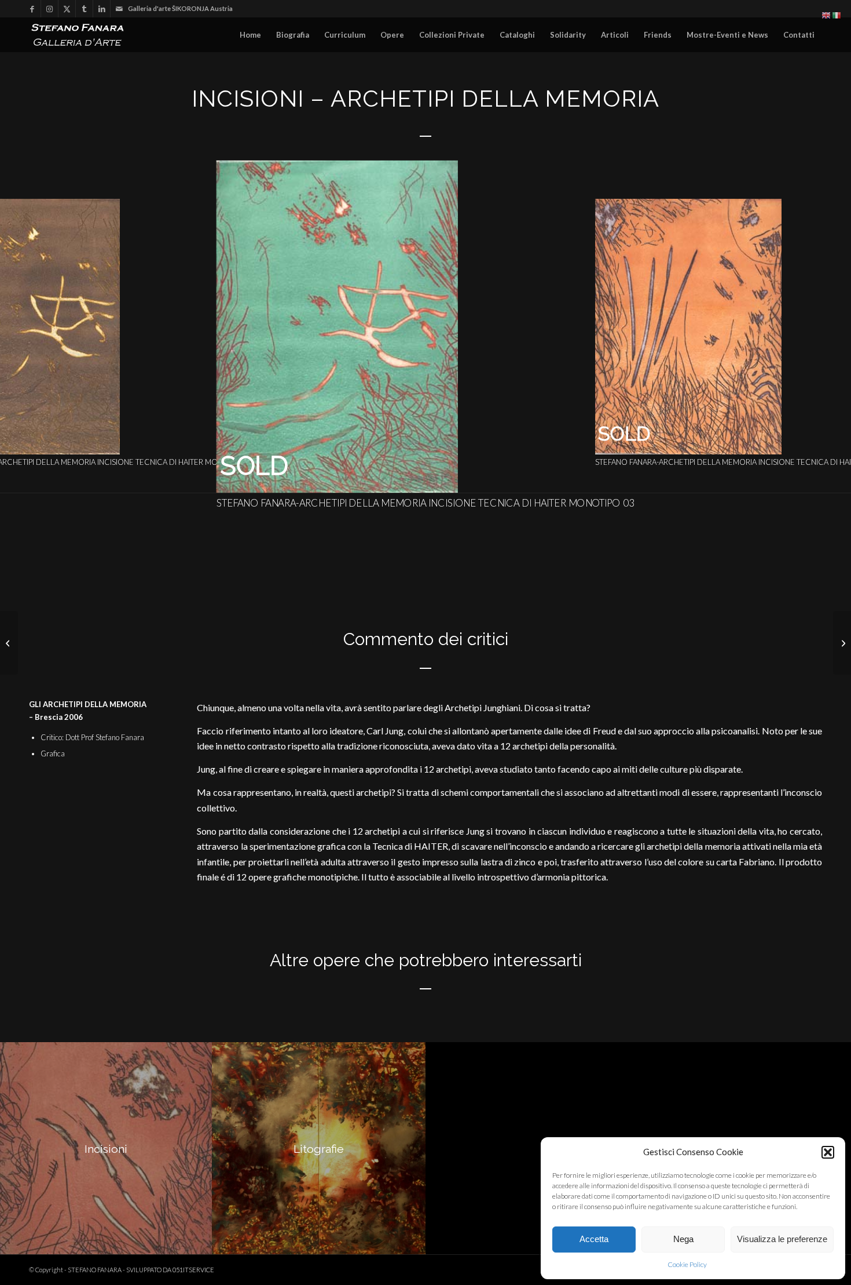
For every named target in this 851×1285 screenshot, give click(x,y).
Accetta (593, 1239)
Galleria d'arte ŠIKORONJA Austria (180, 8)
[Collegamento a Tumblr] (84, 8)
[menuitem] (250, 34)
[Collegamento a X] (66, 8)
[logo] (81, 34)
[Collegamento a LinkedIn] (101, 8)
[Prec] (26, 327)
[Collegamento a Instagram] (49, 8)
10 (458, 478)
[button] (828, 1152)
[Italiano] (837, 14)
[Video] (9, 643)
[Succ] (825, 327)
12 (476, 478)
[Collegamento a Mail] (119, 8)
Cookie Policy (687, 1264)
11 (467, 478)
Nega (683, 1239)
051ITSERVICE (193, 1269)
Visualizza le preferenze (782, 1239)
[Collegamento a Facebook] (32, 8)
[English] (826, 14)
